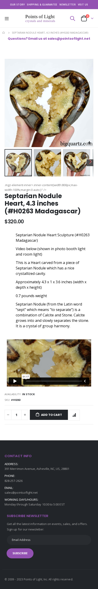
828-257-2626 (14, 481)
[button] (89, 143)
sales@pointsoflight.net (21, 492)
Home (3, 32)
